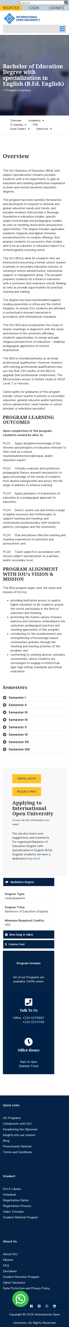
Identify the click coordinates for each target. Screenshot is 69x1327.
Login (34, 8)
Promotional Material (17, 1146)
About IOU (10, 1254)
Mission (8, 1260)
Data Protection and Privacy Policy (26, 1288)
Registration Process (17, 1206)
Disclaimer (10, 1271)
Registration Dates (16, 1200)
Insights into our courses (19, 1135)
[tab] (34, 697)
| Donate (56, 8)
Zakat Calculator (14, 1283)
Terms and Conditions (17, 1152)
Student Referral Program (20, 1217)
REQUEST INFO (26, 792)
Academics (34, 120)
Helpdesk (9, 1195)
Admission (42, 129)
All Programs (12, 1118)
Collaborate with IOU (17, 1124)
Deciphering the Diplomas (20, 1129)
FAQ (35, 124)
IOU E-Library (12, 1189)
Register (11, 8)
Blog (6, 1141)
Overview (16, 120)
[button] (34, 697)
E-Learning (17, 124)
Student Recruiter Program (21, 1277)
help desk (33, 858)
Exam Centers (18, 129)
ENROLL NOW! (27, 778)
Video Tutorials (13, 1212)
